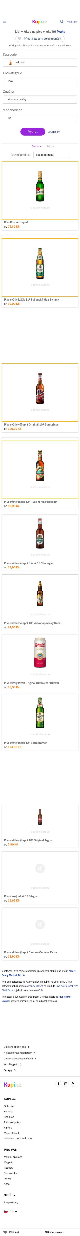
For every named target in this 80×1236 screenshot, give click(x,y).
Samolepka (10, 1173)
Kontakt (8, 1111)
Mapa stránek (12, 1133)
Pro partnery (11, 1202)
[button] (40, 63)
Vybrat (32, 131)
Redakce (9, 1116)
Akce (7, 1183)
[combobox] (51, 155)
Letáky (7, 1178)
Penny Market (35, 986)
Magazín (8, 1162)
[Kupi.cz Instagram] (66, 1084)
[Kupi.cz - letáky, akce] (40, 22)
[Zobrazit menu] (4, 21)
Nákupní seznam (54, 1232)
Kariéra (8, 1127)
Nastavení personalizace (18, 1138)
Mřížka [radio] (50, 146)
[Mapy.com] (73, 1084)
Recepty (8, 1167)
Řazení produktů (21, 154)
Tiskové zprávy (12, 1122)
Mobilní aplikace (13, 1157)
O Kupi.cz (9, 1106)
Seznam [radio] (36, 146)
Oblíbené (14, 1232)
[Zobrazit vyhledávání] (62, 22)
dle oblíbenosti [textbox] (45, 154)
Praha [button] (61, 32)
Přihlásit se (72, 22)
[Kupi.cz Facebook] (58, 1084)
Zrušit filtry (54, 132)
